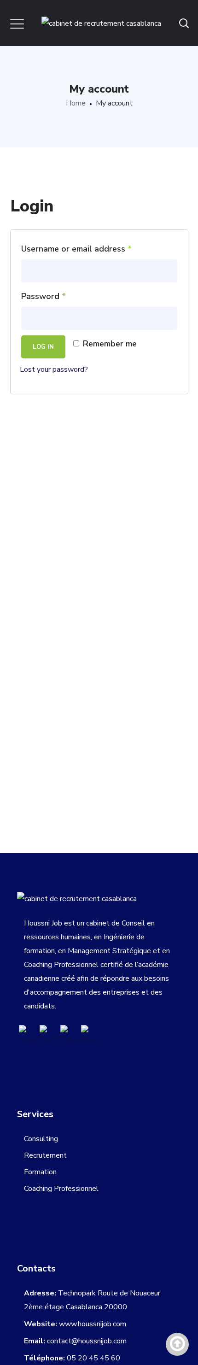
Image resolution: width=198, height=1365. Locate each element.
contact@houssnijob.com (87, 1341)
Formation (40, 1172)
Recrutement (45, 1155)
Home (76, 103)
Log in (43, 347)
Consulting (41, 1139)
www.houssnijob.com (92, 1324)
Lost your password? (54, 369)
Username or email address (76, 248)
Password (43, 296)
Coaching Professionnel (61, 1188)
